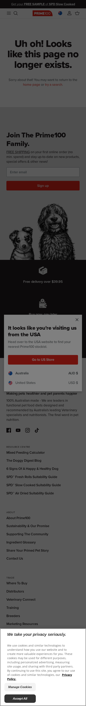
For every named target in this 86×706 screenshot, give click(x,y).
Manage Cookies (20, 687)
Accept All (20, 698)
